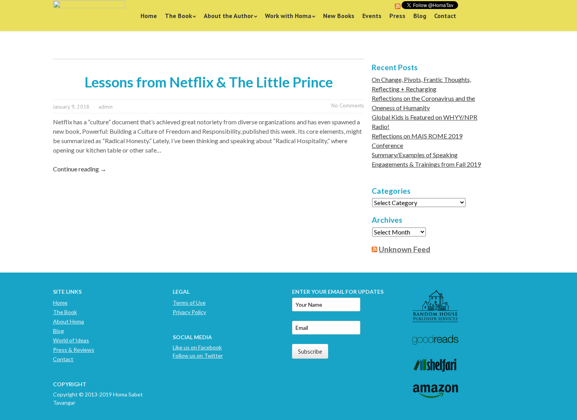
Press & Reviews (73, 349)
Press (397, 16)
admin (106, 106)
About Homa (68, 321)
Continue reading (79, 169)
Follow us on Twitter (198, 355)
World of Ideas (71, 340)
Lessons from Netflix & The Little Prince (208, 82)
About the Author (228, 16)
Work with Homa (288, 16)
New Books (338, 16)
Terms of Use (189, 302)
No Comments (347, 105)
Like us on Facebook (197, 347)
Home (149, 16)
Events (372, 16)
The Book (178, 16)
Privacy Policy (189, 312)
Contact (445, 16)
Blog (419, 16)
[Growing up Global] (89, 15)
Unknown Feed (404, 249)
